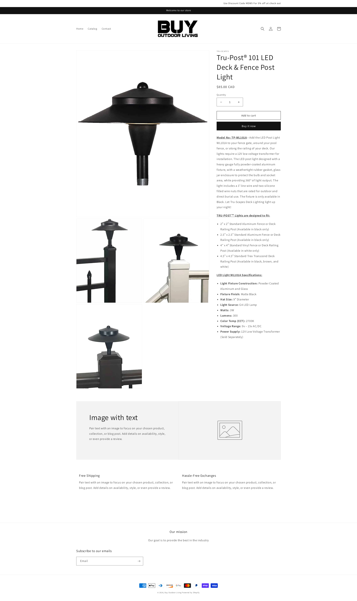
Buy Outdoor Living (173, 592)
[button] (262, 29)
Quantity (221, 94)
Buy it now (249, 126)
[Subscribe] (139, 561)
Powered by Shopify (191, 592)
